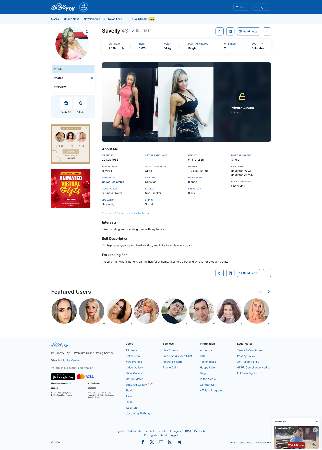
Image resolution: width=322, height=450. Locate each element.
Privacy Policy (246, 356)
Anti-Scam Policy (248, 361)
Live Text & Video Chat (177, 356)
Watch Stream (296, 445)
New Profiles (92, 19)
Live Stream (139, 19)
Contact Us (207, 384)
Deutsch (199, 431)
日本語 (187, 431)
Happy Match (208, 367)
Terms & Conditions (249, 350)
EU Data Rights (247, 373)
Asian (129, 396)
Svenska (162, 431)
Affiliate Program (211, 390)
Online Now (71, 19)
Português (150, 435)
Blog (203, 373)
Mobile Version (70, 360)
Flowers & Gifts (172, 361)
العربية (174, 435)
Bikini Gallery (134, 373)
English (119, 431)
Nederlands (134, 431)
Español (149, 431)
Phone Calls (170, 367)
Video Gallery (134, 367)
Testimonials (208, 361)
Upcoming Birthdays (139, 413)
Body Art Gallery (136, 384)
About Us (206, 350)
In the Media (208, 379)
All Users (131, 350)
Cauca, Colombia (113, 182)
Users (55, 19)
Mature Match (134, 379)
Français (175, 431)
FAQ (202, 356)
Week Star (132, 407)
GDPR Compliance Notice (253, 367)
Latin (129, 402)
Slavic (129, 390)
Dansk (164, 435)
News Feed (115, 19)
